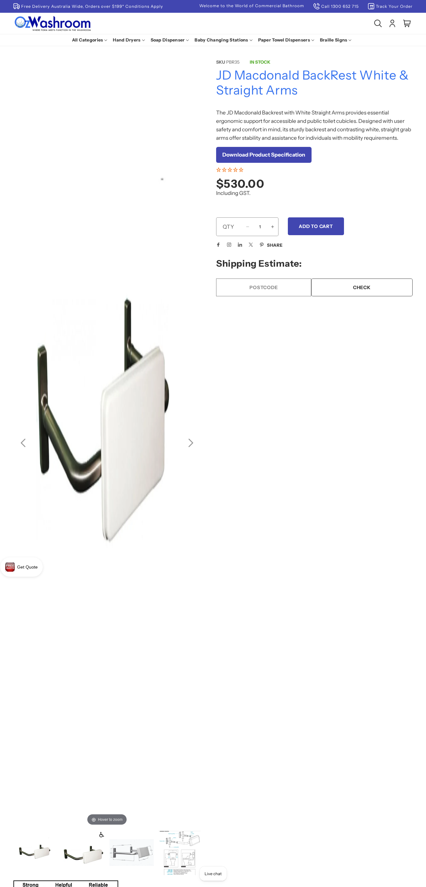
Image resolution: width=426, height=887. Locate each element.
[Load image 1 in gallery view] (35, 853)
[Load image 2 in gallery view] (83, 853)
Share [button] (275, 245)
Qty (228, 227)
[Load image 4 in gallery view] (179, 853)
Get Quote (27, 567)
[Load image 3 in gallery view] (131, 853)
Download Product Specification (263, 155)
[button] (91, 40)
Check (362, 287)
